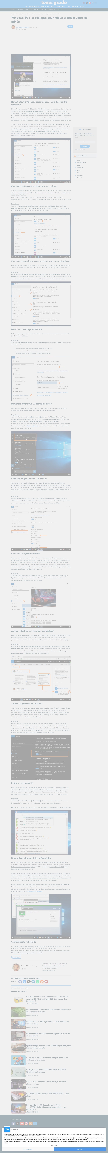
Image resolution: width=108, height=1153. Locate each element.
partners (12, 1134)
